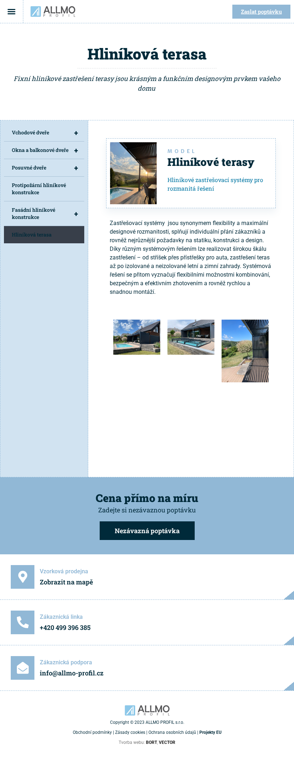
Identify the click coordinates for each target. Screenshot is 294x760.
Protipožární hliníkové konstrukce (39, 189)
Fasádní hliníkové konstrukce (45, 213)
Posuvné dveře (45, 167)
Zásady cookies (130, 732)
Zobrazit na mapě (66, 582)
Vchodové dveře (45, 132)
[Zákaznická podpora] (22, 668)
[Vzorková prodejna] (22, 577)
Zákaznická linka (61, 616)
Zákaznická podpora (66, 662)
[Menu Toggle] (11, 11)
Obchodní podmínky (92, 732)
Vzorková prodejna (64, 571)
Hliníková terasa (32, 234)
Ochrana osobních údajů (172, 732)
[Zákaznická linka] (22, 622)
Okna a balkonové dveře (45, 150)
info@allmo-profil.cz (72, 673)
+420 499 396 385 (65, 627)
